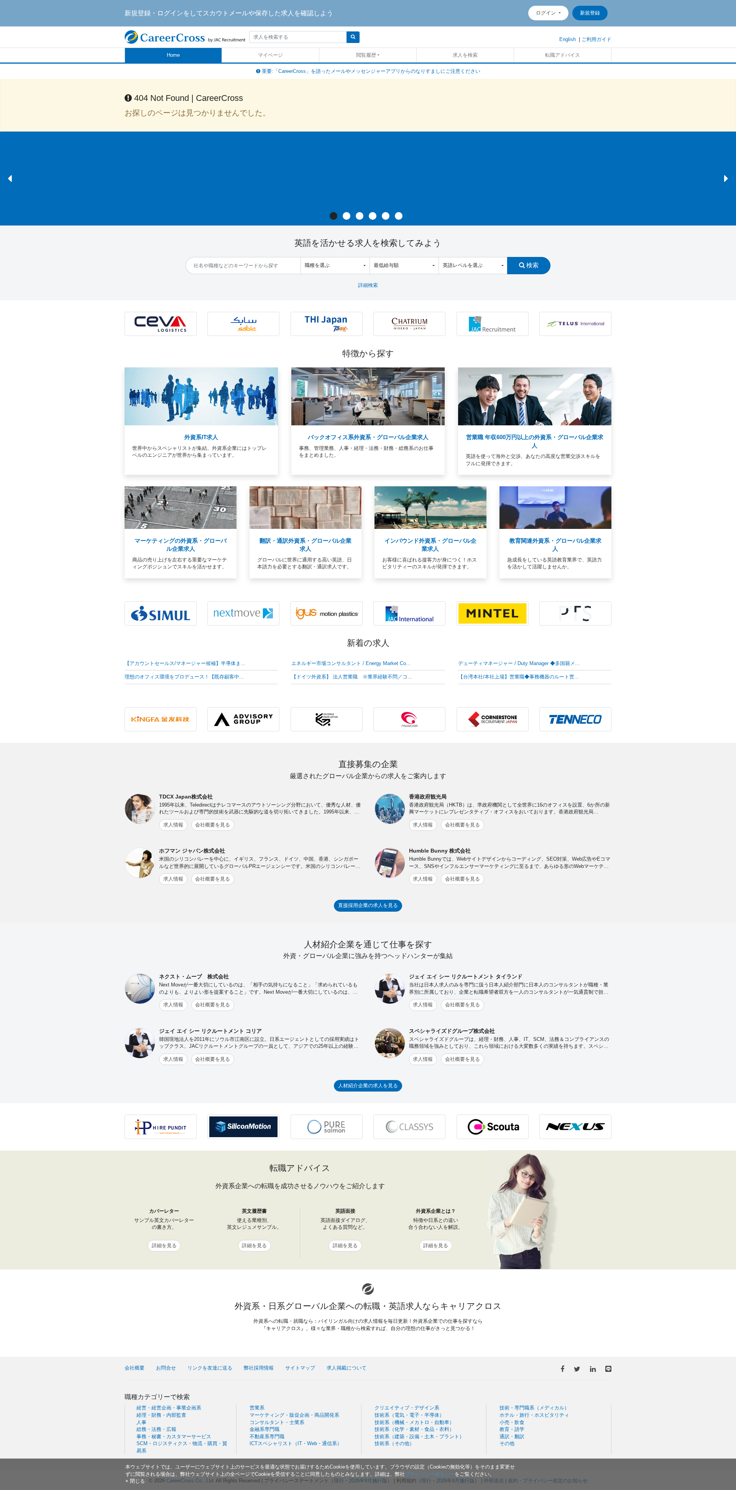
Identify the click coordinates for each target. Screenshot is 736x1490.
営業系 (257, 1408)
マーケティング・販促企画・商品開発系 (294, 1415)
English (567, 39)
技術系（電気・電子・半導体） (409, 1415)
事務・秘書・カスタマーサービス (173, 1436)
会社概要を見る (212, 825)
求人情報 (173, 825)
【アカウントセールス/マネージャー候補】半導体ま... (185, 663)
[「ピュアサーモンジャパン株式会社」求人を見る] (326, 1126)
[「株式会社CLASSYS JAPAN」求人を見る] (409, 1126)
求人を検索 (465, 55)
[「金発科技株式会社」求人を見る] (161, 719)
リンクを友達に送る (209, 1368)
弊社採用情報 (259, 1368)
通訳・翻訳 (511, 1436)
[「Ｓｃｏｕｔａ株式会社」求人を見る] (492, 1126)
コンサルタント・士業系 (277, 1422)
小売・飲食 (511, 1422)
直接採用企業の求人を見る (368, 905)
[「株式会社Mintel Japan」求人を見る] (492, 613)
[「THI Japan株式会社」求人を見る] (326, 323)
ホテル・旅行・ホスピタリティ (534, 1415)
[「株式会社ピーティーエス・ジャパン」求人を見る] (575, 613)
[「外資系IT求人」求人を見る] (201, 396)
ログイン (546, 13)
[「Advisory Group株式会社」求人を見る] (243, 719)
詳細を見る (164, 1245)
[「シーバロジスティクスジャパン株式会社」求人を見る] (161, 323)
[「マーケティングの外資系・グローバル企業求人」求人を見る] (181, 507)
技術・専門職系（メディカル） (534, 1408)
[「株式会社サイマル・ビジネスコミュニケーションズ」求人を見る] (161, 613)
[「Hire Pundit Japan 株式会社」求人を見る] (161, 1126)
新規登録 (590, 13)
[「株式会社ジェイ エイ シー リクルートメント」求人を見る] (492, 323)
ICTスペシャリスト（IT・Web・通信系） (296, 1443)
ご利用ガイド (596, 39)
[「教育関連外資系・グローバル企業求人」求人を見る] (555, 507)
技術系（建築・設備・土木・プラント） (419, 1436)
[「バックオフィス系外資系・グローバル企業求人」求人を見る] (368, 396)
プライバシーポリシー (430, 1474)
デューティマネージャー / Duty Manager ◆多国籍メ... (519, 663)
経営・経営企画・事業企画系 (168, 1408)
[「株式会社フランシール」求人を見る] (409, 719)
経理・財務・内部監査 (161, 1415)
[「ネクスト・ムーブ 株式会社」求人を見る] (243, 613)
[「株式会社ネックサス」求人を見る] (575, 1126)
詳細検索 (368, 285)
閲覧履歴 (366, 55)
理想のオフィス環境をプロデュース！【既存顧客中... (184, 677)
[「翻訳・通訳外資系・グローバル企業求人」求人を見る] (305, 507)
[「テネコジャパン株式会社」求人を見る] (575, 719)
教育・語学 (511, 1429)
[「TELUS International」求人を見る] (575, 323)
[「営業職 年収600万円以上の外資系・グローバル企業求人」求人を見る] (534, 396)
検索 (532, 265)
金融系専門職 (264, 1429)
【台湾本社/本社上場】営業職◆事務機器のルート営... (518, 677)
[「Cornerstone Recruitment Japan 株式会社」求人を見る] (492, 719)
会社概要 (135, 1368)
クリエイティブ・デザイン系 (407, 1408)
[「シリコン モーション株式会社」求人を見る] (243, 1126)
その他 (506, 1443)
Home (173, 55)
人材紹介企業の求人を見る (368, 1085)
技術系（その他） (394, 1443)
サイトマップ (300, 1368)
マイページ (270, 55)
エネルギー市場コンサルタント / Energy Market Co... (351, 663)
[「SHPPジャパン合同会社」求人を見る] (243, 323)
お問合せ (166, 1368)
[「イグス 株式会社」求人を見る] (326, 613)
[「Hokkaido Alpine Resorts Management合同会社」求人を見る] (409, 323)
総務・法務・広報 (156, 1429)
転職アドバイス (562, 55)
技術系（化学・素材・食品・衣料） (414, 1429)
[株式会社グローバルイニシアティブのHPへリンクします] (326, 719)
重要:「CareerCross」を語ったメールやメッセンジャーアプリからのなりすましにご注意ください (370, 71)
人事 (141, 1422)
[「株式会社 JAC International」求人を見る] (409, 613)
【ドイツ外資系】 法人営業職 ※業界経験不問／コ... (351, 677)
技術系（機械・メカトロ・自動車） (414, 1422)
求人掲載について (346, 1368)
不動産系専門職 (267, 1436)
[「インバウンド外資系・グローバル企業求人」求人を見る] (430, 507)
